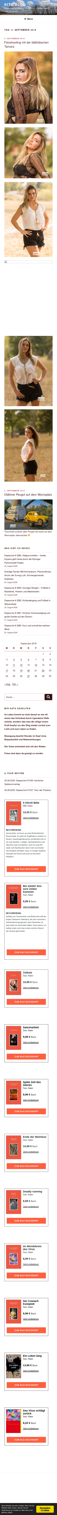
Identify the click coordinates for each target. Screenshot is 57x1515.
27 (28, 675)
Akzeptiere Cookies (45, 1509)
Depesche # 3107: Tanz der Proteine (33, 790)
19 (21, 670)
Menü (30, 18)
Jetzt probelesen (31, 817)
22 (43, 670)
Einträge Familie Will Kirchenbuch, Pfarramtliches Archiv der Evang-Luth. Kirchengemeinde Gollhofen (27, 575)
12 (21, 664)
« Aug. (7, 684)
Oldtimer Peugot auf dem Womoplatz (28, 494)
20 (28, 670)
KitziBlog (15, 4)
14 (36, 664)
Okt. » (15, 684)
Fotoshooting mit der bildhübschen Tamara (26, 44)
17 (7, 670)
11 (14, 664)
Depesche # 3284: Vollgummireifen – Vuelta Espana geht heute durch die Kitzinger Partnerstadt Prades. (25, 559)
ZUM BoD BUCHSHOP (26, 869)
